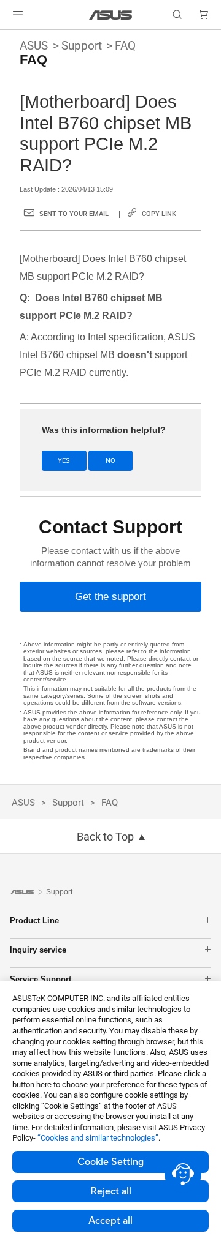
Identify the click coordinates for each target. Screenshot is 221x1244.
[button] (17, 14)
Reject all (110, 1191)
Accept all (110, 1221)
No (110, 461)
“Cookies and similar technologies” (97, 1137)
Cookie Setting (110, 1162)
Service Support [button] (40, 979)
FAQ (125, 46)
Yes (64, 461)
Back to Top (105, 837)
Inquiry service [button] (38, 950)
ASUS (34, 46)
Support (81, 46)
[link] (111, 15)
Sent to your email (74, 214)
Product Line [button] (34, 920)
